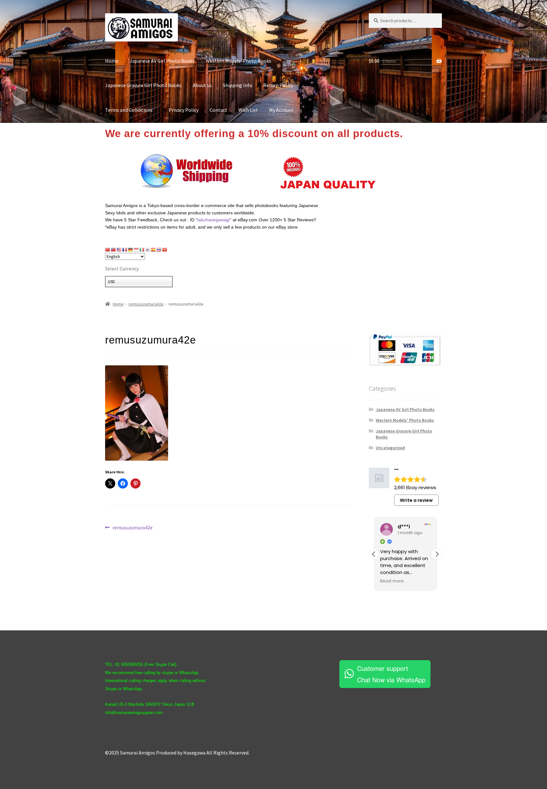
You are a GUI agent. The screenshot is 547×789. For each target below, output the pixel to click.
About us (202, 85)
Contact (218, 110)
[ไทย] (159, 249)
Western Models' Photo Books (405, 420)
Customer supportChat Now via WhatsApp (391, 674)
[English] (119, 249)
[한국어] (148, 249)
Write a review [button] (416, 500)
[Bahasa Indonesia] (136, 249)
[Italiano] (142, 249)
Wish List (248, 110)
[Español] (153, 249)
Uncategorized (390, 448)
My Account (281, 110)
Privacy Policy (183, 110)
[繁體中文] (113, 249)
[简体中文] (108, 249)
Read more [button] (392, 581)
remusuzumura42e (146, 304)
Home (111, 61)
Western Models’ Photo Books (238, 61)
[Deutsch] (131, 249)
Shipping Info (237, 85)
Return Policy (278, 85)
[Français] (125, 249)
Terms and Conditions (131, 110)
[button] (437, 554)
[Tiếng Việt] (165, 249)
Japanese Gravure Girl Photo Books (143, 85)
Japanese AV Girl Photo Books (162, 61)
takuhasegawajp (213, 219)
